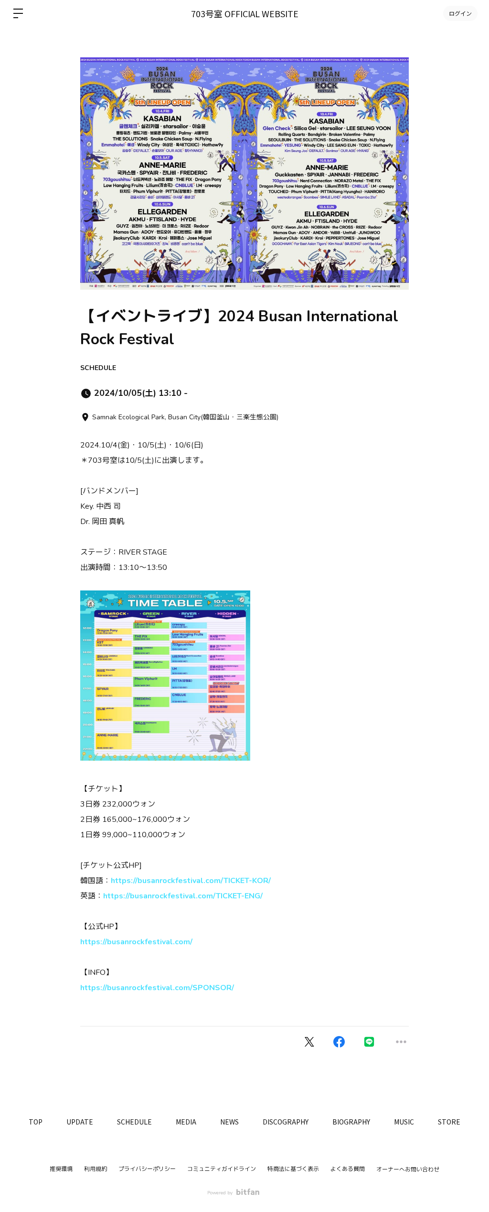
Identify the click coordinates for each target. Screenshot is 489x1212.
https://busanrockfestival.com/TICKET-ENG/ (183, 896)
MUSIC (404, 1121)
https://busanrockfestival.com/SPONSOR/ (157, 988)
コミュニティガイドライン (221, 1169)
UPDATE (79, 1121)
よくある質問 (347, 1169)
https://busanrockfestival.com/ (136, 942)
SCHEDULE (98, 367)
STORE (449, 1121)
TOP (36, 1121)
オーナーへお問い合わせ (407, 1169)
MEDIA (186, 1121)
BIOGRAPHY (351, 1121)
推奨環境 (61, 1169)
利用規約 (95, 1169)
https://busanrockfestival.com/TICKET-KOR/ (191, 880)
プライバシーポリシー (147, 1169)
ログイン (460, 13)
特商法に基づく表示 (293, 1169)
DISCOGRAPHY (285, 1121)
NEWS (229, 1121)
